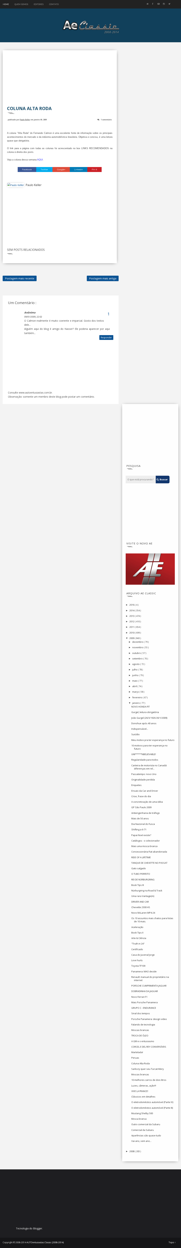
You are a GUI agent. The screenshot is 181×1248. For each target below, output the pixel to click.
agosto (136, 664)
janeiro (136, 702)
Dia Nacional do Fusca (143, 824)
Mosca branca (139, 1118)
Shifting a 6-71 (138, 829)
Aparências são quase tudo (146, 1135)
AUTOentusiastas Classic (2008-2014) (45, 1242)
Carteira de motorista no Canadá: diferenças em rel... (149, 767)
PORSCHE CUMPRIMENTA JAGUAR (149, 985)
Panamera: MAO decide (144, 971)
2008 (132, 1151)
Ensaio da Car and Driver (144, 790)
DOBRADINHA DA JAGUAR (144, 991)
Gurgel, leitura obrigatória (145, 712)
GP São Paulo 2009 (141, 807)
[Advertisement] (59, 80)
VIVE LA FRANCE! (139, 1091)
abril (135, 686)
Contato (54, 4)
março (135, 691)
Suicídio (135, 734)
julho (135, 669)
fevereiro (137, 697)
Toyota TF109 (138, 965)
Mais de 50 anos (140, 818)
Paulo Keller (25, 119)
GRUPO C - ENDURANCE (143, 1007)
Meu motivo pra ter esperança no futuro (152, 740)
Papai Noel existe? (141, 835)
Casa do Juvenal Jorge (143, 954)
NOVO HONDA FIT (140, 706)
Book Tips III (137, 885)
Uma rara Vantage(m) (142, 896)
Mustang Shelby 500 (142, 1113)
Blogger (37, 1228)
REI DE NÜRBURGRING (142, 879)
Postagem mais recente (19, 278)
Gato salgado (138, 868)
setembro (137, 658)
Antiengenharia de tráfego (145, 813)
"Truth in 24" (138, 943)
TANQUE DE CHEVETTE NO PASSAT (149, 862)
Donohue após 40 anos (143, 723)
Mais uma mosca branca (144, 846)
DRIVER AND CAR (140, 901)
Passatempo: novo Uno (143, 774)
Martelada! (137, 1052)
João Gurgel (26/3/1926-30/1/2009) (149, 717)
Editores (38, 4)
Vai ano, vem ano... (141, 1141)
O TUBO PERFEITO (140, 873)
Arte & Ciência (138, 938)
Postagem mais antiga (102, 278)
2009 (132, 638)
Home (6, 4)
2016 (132, 604)
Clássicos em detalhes (143, 1096)
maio (135, 680)
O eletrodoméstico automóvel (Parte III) (152, 1107)
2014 (132, 610)
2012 (132, 621)
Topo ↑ (172, 1242)
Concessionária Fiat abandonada (149, 851)
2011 (132, 627)
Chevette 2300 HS (140, 907)
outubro (136, 653)
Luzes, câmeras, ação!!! (143, 1085)
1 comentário (106, 119)
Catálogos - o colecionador (145, 840)
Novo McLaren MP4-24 (143, 912)
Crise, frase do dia (141, 796)
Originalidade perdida (143, 779)
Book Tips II (137, 932)
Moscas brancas (140, 1030)
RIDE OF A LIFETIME (141, 857)
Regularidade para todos (144, 759)
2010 (132, 632)
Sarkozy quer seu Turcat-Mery (147, 1069)
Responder (106, 337)
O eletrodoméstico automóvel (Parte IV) (152, 1102)
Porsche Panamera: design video (149, 1019)
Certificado (137, 949)
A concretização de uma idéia (147, 801)
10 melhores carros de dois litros (148, 1080)
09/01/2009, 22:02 (33, 316)
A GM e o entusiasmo (142, 1041)
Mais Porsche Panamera (144, 1002)
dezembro (138, 641)
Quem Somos (21, 4)
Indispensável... (139, 728)
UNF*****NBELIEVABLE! (143, 754)
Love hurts (137, 960)
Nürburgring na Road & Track (146, 890)
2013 (132, 616)
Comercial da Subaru (142, 1130)
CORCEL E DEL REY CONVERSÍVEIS (148, 1046)
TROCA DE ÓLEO (139, 1035)
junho (135, 675)
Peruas (135, 1057)
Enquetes (136, 785)
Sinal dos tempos (140, 1013)
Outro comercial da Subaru (145, 1124)
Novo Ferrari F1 (139, 996)
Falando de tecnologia (143, 1024)
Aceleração (137, 927)
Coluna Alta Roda (140, 1063)
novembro (138, 647)
